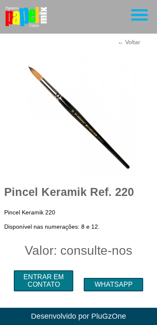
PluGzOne (108, 316)
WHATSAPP (114, 284)
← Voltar (129, 42)
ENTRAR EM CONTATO (43, 280)
